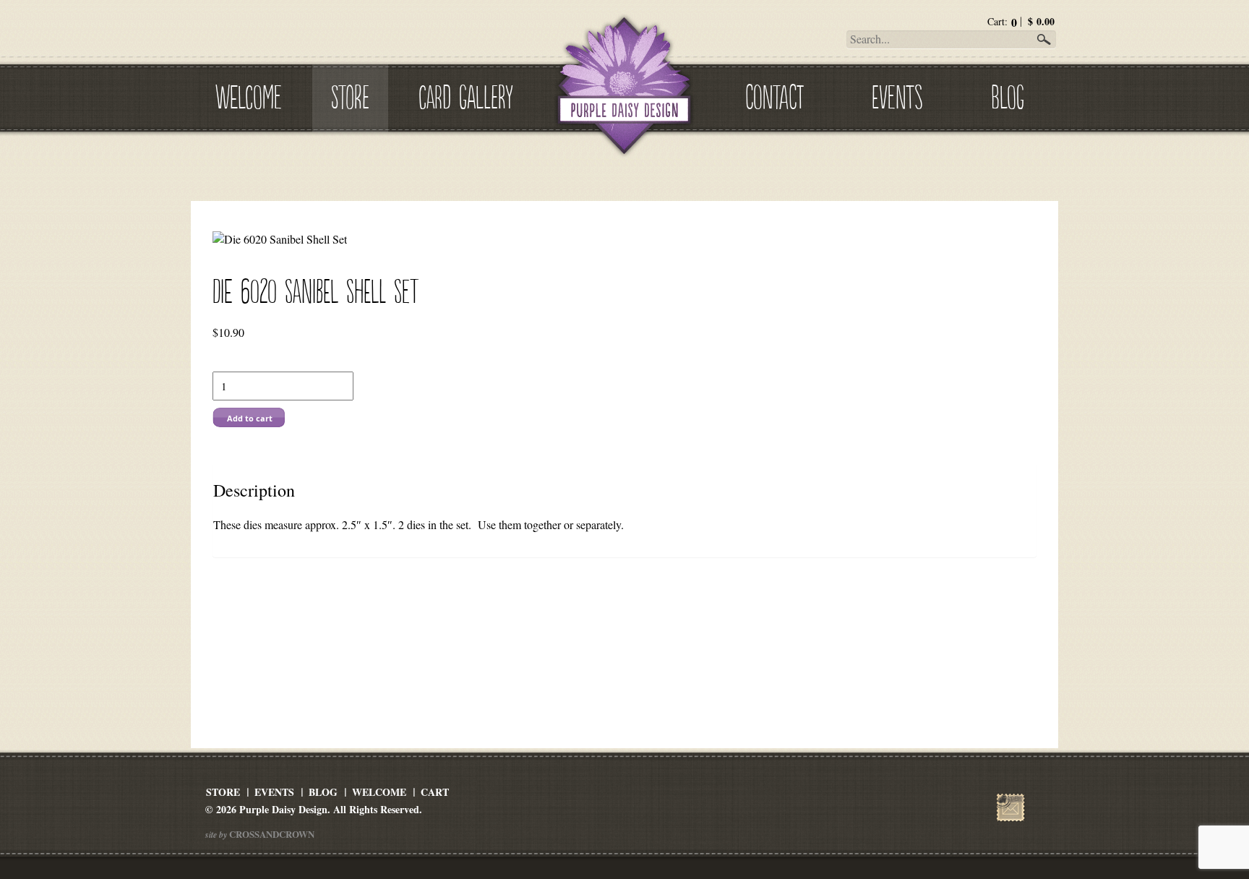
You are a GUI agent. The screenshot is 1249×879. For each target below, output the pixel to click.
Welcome (248, 95)
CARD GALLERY (466, 95)
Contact (774, 95)
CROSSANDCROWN (270, 834)
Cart (435, 791)
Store (350, 95)
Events (897, 95)
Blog (1007, 95)
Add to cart (249, 418)
